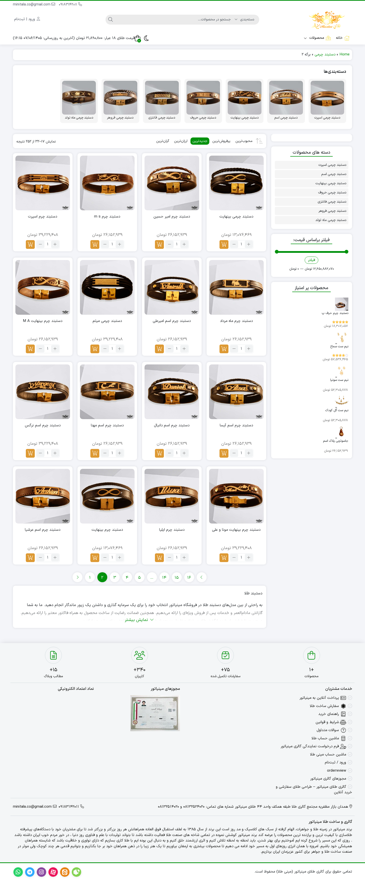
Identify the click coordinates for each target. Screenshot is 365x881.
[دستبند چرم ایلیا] (172, 496)
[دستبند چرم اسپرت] (42, 183)
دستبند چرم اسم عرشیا (42, 530)
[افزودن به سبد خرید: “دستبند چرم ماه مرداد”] (223, 349)
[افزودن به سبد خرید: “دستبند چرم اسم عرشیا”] (30, 557)
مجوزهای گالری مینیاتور (328, 779)
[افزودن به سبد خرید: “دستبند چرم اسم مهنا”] (94, 453)
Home (344, 54)
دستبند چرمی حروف (332, 192)
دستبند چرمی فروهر (332, 211)
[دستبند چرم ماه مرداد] (236, 287)
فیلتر (311, 260)
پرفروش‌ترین (221, 141)
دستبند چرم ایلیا (171, 530)
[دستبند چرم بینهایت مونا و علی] (236, 496)
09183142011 (68, 4)
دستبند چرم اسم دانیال (171, 425)
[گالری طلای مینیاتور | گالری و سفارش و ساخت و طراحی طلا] (326, 19)
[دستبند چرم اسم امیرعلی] (172, 287)
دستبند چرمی (325, 54)
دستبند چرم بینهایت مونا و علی (236, 530)
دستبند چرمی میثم (107, 321)
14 (164, 578)
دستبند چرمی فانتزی (332, 201)
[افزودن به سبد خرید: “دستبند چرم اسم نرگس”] (30, 453)
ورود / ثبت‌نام (335, 762)
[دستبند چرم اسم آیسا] (236, 391)
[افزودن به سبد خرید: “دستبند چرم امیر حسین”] (159, 244)
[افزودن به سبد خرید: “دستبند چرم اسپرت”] (30, 244)
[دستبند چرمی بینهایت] (236, 183)
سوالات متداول (328, 730)
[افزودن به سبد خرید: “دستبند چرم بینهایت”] (94, 557)
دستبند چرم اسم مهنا (107, 425)
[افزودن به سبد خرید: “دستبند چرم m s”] (94, 244)
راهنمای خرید (328, 714)
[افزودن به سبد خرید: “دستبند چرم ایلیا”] (159, 557)
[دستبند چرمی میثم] (107, 287)
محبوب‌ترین (244, 141)
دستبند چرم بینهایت (107, 530)
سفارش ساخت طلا (324, 706)
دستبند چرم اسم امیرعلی (172, 321)
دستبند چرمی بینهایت (236, 217)
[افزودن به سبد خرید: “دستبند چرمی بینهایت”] (223, 244)
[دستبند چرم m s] (107, 183)
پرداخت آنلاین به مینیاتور (319, 698)
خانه (339, 38)
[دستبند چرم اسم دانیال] (172, 391)
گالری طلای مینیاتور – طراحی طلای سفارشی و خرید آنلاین (314, 789)
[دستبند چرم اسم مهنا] (107, 391)
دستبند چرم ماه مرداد (236, 321)
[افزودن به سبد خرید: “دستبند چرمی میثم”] (94, 349)
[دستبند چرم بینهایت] (107, 496)
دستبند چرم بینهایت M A (42, 321)
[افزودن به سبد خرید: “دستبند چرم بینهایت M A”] (30, 349)
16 (189, 578)
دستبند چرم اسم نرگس (43, 425)
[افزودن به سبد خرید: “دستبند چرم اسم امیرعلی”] (159, 349)
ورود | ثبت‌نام (25, 19)
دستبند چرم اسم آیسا (236, 425)
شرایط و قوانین (327, 722)
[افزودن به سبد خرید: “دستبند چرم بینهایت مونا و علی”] (223, 557)
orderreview (336, 771)
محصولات (316, 38)
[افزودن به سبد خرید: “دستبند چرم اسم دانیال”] (159, 453)
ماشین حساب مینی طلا (328, 754)
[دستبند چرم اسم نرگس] (42, 391)
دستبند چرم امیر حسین (171, 217)
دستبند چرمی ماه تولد (330, 220)
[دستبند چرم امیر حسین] (172, 183)
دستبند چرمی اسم (333, 174)
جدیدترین (199, 141)
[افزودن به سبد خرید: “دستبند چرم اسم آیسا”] (223, 453)
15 (177, 578)
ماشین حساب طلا (325, 738)
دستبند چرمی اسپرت (332, 165)
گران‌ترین (162, 141)
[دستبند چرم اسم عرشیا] (42, 496)
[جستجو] (110, 20)
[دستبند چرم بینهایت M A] (42, 287)
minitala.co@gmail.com (32, 4)
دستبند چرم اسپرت (42, 217)
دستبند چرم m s (107, 217)
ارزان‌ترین (180, 141)
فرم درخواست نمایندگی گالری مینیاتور (310, 746)
